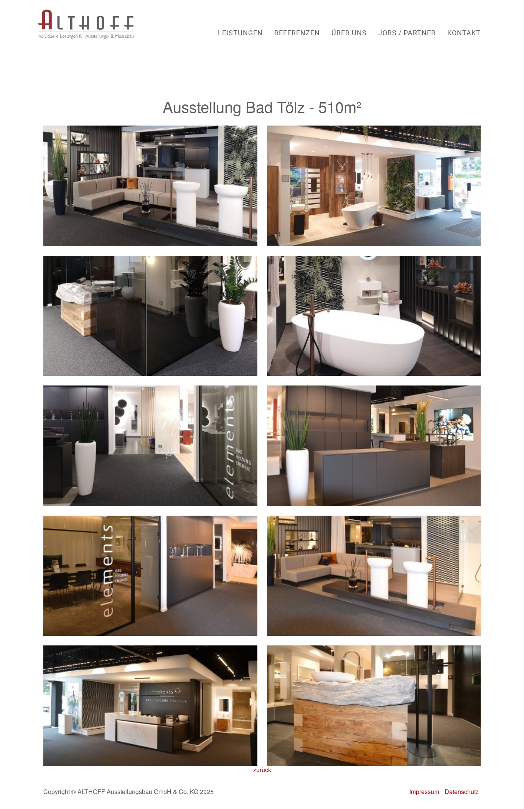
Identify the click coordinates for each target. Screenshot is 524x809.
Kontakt (464, 33)
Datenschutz (462, 791)
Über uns (349, 33)
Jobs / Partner (407, 33)
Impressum (424, 791)
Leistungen (240, 33)
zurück (262, 770)
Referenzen (297, 33)
